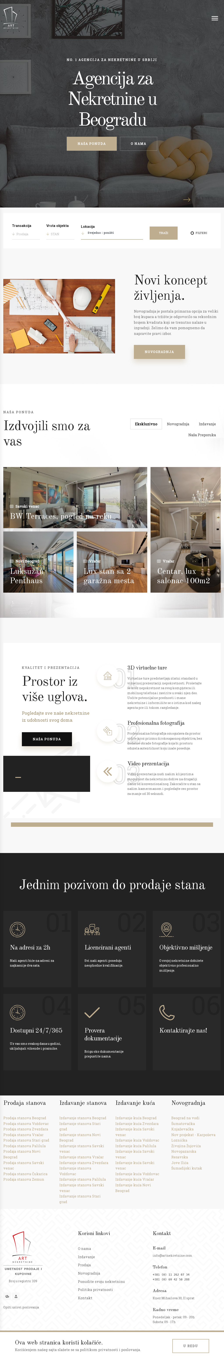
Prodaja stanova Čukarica (25, 1173)
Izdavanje (207, 424)
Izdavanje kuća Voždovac (137, 1140)
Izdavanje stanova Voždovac (75, 1171)
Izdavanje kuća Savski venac (134, 1132)
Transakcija (21, 226)
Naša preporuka (202, 435)
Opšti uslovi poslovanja (21, 1307)
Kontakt (85, 1298)
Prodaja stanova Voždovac (26, 1123)
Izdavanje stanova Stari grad (80, 1126)
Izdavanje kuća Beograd (136, 1118)
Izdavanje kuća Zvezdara (137, 1123)
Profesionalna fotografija (155, 723)
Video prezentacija (148, 764)
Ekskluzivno (146, 424)
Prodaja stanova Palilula (24, 1146)
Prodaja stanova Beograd (24, 1118)
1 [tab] (18, 777)
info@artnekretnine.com (172, 1255)
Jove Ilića (179, 1162)
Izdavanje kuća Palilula (135, 1146)
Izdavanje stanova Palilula (82, 1179)
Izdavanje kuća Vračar (134, 1179)
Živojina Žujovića (186, 1146)
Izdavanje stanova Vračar (81, 1157)
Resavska (179, 1157)
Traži (163, 233)
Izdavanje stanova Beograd (82, 1118)
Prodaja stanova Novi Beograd (21, 1154)
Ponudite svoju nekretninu (101, 1281)
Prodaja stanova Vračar (23, 1134)
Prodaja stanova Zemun (23, 1179)
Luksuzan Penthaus (27, 576)
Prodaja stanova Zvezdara (25, 1129)
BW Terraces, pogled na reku (61, 517)
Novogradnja (159, 352)
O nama (138, 144)
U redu (190, 1346)
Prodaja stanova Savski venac (23, 1165)
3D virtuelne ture (147, 668)
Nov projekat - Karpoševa (193, 1134)
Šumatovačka (183, 1123)
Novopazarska (183, 1151)
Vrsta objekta (57, 226)
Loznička (179, 1140)
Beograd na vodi (185, 1118)
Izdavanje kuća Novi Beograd (133, 1188)
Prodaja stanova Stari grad (26, 1140)
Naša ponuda (92, 144)
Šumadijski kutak (186, 1168)
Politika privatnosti (95, 1289)
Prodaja (84, 1265)
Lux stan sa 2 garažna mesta (108, 576)
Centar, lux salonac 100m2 (183, 576)
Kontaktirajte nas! (183, 1031)
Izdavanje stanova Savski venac (81, 1149)
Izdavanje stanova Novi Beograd (80, 1137)
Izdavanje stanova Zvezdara (83, 1162)
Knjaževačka (182, 1129)
